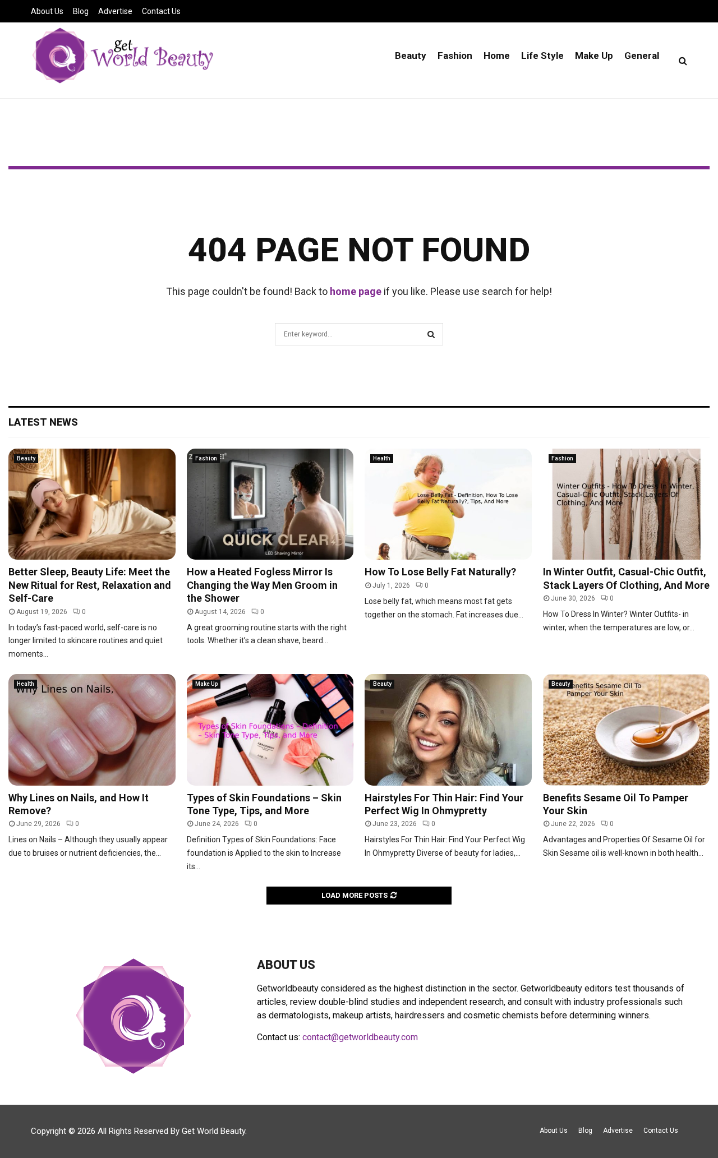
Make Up (594, 55)
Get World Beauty (213, 1131)
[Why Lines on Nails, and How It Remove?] (92, 729)
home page (355, 291)
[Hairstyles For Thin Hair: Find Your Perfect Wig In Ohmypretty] (448, 729)
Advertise (115, 11)
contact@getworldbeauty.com (360, 1037)
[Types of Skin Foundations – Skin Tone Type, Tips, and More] (270, 729)
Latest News (43, 422)
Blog (81, 11)
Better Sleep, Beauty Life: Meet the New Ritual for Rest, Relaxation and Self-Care (89, 585)
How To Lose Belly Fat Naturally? (440, 572)
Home (497, 55)
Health (381, 458)
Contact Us (161, 11)
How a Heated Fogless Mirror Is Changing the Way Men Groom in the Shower (262, 585)
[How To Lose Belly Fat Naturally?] (448, 504)
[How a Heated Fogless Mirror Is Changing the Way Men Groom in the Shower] (270, 504)
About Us (47, 11)
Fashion (455, 55)
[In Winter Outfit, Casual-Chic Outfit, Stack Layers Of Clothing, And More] (626, 504)
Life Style (542, 55)
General (641, 55)
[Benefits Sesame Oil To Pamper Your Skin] (626, 729)
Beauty (410, 55)
